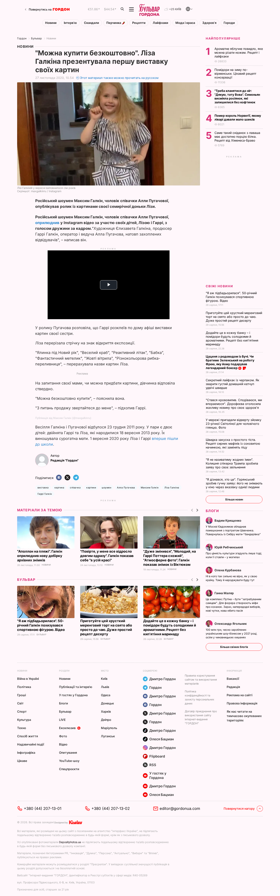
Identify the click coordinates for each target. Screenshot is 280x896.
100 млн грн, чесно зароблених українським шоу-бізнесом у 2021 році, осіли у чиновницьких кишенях (231, 633)
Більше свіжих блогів (234, 646)
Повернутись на (40, 9)
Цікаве (22, 761)
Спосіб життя (27, 736)
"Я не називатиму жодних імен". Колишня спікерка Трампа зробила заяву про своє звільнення (232, 463)
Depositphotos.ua (70, 842)
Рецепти (139, 23)
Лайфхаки (160, 23)
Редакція (233, 687)
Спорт (22, 711)
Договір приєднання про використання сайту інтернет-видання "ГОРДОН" (201, 717)
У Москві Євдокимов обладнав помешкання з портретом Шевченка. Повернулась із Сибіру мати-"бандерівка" (234, 530)
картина (59, 487)
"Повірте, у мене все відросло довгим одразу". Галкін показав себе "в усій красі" (107, 555)
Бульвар (36, 38)
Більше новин (234, 499)
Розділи (64, 670)
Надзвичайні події (30, 744)
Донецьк (107, 703)
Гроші (21, 695)
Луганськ (108, 736)
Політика (24, 687)
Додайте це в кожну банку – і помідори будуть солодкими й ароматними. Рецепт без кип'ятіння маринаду (232, 338)
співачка (75, 487)
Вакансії (233, 679)
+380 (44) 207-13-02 (110, 808)
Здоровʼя (209, 23)
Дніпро (106, 720)
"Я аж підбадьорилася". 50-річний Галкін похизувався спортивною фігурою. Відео (41, 625)
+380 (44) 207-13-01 (42, 808)
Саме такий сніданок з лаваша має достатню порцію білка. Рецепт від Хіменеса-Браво (237, 136)
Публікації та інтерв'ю (75, 687)
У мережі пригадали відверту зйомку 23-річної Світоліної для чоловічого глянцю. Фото (233, 423)
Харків (106, 711)
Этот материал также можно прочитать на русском (119, 77)
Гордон (21, 38)
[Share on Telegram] (76, 478)
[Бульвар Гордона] (149, 9)
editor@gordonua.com (180, 808)
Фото (63, 736)
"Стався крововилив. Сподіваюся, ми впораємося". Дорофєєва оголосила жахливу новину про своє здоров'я (234, 404)
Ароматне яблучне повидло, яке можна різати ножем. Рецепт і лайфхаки (238, 52)
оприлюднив (47, 222)
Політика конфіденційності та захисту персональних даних (199, 697)
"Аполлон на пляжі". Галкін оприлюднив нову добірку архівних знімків (39, 555)
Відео (63, 744)
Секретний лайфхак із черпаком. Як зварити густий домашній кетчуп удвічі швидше (232, 384)
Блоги (212, 511)
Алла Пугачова (126, 487)
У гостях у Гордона (73, 695)
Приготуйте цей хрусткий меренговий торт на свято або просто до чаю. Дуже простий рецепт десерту (234, 316)
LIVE (62, 720)
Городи (229, 23)
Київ (104, 679)
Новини (51, 23)
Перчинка (114, 23)
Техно (21, 728)
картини (91, 487)
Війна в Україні (28, 679)
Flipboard (157, 756)
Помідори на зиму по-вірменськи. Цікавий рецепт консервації (235, 73)
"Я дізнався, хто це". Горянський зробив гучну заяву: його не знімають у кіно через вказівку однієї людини (234, 483)
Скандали (91, 23)
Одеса (105, 695)
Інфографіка (26, 752)
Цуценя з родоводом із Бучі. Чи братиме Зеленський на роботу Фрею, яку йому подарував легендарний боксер (230, 362)
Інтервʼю (70, 23)
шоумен (106, 487)
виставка (43, 487)
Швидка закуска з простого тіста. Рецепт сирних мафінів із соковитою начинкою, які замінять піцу (233, 443)
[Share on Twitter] (67, 478)
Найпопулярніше (223, 38)
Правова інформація (242, 703)
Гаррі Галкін (45, 493)
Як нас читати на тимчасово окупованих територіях (244, 716)
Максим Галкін (150, 487)
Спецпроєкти (69, 769)
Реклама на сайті (239, 695)
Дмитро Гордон (162, 679)
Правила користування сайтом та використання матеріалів (201, 679)
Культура (24, 720)
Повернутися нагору (239, 808)
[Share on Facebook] (59, 478)
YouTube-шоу (69, 761)
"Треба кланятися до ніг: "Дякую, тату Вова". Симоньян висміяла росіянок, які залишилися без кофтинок (237, 96)
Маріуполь (109, 728)
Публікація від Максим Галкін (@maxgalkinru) (63, 417)
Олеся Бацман (161, 739)
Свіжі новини (219, 286)
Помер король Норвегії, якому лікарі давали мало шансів (237, 117)
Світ (20, 703)
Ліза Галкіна (171, 487)
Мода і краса (185, 23)
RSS (152, 765)
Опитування (68, 752)
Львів (105, 687)
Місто (105, 670)
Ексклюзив (67, 728)
